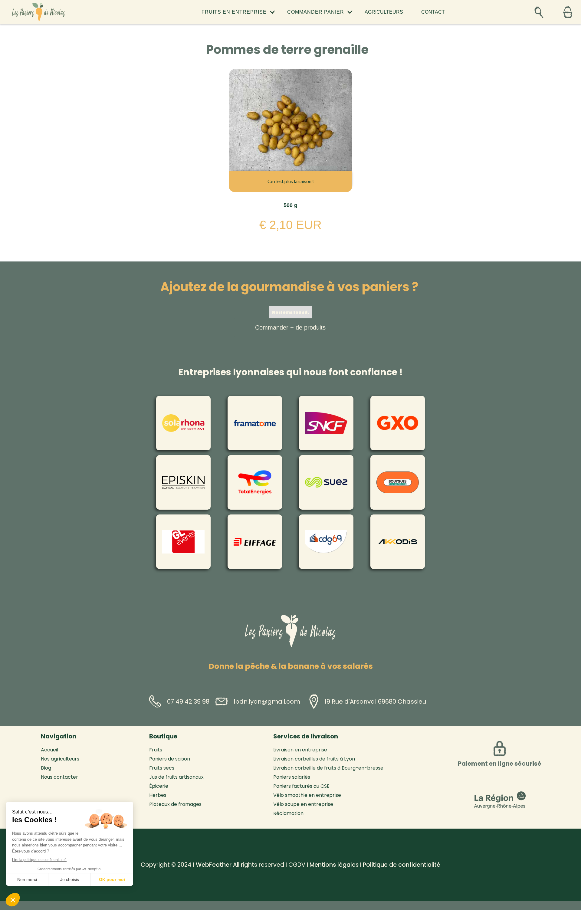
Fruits (155, 750)
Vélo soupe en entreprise (303, 804)
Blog (46, 768)
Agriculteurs (384, 12)
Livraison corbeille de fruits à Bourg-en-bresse (328, 768)
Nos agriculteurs (60, 759)
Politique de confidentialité (401, 865)
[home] (38, 12)
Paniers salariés (291, 777)
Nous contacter (59, 777)
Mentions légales (334, 865)
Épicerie (158, 786)
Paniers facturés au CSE (301, 786)
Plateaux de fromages (175, 804)
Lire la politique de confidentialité (39, 860)
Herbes (157, 795)
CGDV (296, 865)
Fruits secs (161, 768)
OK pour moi (112, 879)
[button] (238, 12)
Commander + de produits (290, 327)
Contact (433, 12)
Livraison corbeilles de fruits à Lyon (314, 759)
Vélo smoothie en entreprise (307, 795)
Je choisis (69, 879)
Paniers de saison (169, 759)
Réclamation (288, 813)
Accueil (49, 750)
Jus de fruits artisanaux (176, 777)
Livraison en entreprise (300, 750)
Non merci (27, 879)
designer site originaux (131, 855)
